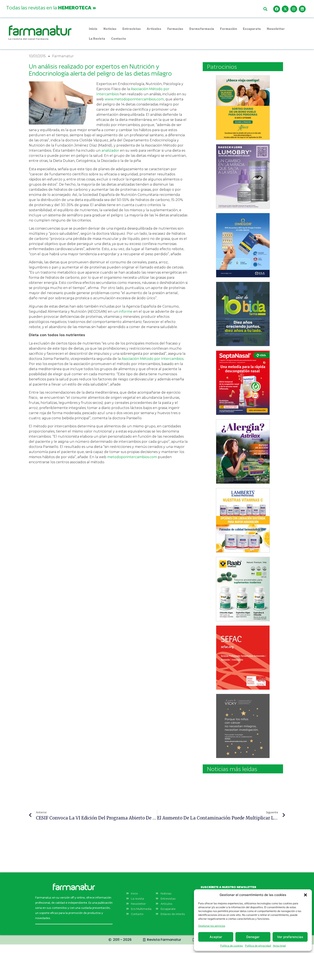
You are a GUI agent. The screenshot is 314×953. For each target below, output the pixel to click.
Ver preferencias (290, 937)
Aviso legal (279, 945)
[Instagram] (293, 9)
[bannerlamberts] (243, 107)
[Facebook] (276, 9)
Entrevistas (131, 29)
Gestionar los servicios (211, 925)
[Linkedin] (302, 9)
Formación (228, 29)
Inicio (93, 29)
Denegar (253, 937)
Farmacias (175, 29)
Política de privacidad (258, 945)
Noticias (109, 29)
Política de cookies (231, 945)
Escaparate (252, 29)
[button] (305, 895)
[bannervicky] (243, 726)
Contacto (118, 38)
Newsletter (276, 29)
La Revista (97, 38)
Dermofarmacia (201, 29)
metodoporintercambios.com (132, 457)
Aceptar (216, 937)
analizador (110, 150)
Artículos (154, 29)
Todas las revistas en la (51, 7)
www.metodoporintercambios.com (134, 99)
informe (125, 311)
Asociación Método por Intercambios (152, 359)
